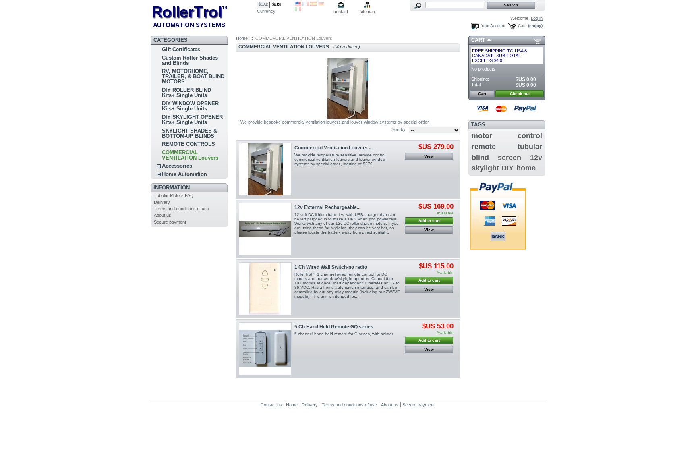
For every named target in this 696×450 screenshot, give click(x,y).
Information (171, 188)
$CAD (264, 4)
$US (276, 4)
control (530, 136)
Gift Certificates (181, 49)
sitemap (367, 11)
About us (162, 215)
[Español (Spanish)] (313, 4)
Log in (537, 18)
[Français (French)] (305, 4)
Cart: (522, 25)
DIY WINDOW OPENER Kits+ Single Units (190, 106)
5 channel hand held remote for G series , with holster (343, 334)
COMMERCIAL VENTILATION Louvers (190, 155)
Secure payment (170, 222)
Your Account (493, 25)
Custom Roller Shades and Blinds (190, 60)
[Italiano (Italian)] (298, 9)
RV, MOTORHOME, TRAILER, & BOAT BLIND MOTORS (193, 76)
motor (482, 136)
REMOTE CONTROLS (188, 144)
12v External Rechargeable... (327, 207)
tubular (530, 147)
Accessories (177, 166)
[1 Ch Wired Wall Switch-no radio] (265, 288)
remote (484, 147)
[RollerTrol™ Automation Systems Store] (204, 16)
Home (242, 38)
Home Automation (184, 174)
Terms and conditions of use (181, 208)
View (429, 156)
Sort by (399, 129)
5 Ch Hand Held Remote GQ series (333, 327)
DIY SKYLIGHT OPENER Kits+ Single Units (192, 119)
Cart (478, 40)
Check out (520, 93)
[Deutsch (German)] (321, 4)
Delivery (162, 202)
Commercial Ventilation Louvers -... (334, 148)
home (526, 168)
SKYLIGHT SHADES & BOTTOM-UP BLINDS (189, 133)
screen (509, 157)
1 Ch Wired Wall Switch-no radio (330, 267)
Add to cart (429, 220)
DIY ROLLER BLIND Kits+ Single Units (186, 92)
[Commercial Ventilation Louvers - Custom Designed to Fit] (265, 169)
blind (480, 157)
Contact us (271, 404)
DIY (507, 168)
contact (341, 11)
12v (536, 157)
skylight (485, 168)
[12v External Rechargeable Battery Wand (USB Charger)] (265, 229)
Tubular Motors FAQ (174, 195)
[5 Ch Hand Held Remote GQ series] (265, 348)
